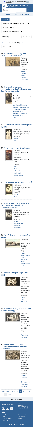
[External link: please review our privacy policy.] (3, 408)
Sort (4, 46)
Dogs (22, 299)
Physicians (24, 80)
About (8, 14)
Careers (20, 418)
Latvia (15, 141)
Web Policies (5, 415)
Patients (23, 78)
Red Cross (16, 226)
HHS (17, 424)
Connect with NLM (7, 404)
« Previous (4, 43)
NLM (10, 424)
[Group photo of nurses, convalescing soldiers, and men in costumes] (14, 346)
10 (11, 46)
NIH (14, 424)
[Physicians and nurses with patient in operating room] (13, 54)
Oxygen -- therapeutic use (21, 107)
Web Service (24, 14)
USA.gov (21, 424)
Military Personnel (19, 171)
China (22, 265)
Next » (22, 43)
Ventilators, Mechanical (20, 105)
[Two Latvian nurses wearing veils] (18, 182)
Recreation (24, 384)
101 (14, 394)
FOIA (3, 417)
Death (15, 169)
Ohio (14, 117)
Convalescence (25, 382)
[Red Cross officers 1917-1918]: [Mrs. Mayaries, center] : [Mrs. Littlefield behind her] (15, 205)
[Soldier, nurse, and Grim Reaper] (17, 148)
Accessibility (21, 417)
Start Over (5, 19)
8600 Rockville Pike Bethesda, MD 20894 (23, 407)
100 (9, 394)
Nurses (23, 71)
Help (16, 14)
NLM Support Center (23, 415)
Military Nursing (18, 223)
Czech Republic (18, 175)
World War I (17, 173)
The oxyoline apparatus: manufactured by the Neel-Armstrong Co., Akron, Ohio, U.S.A (16, 89)
